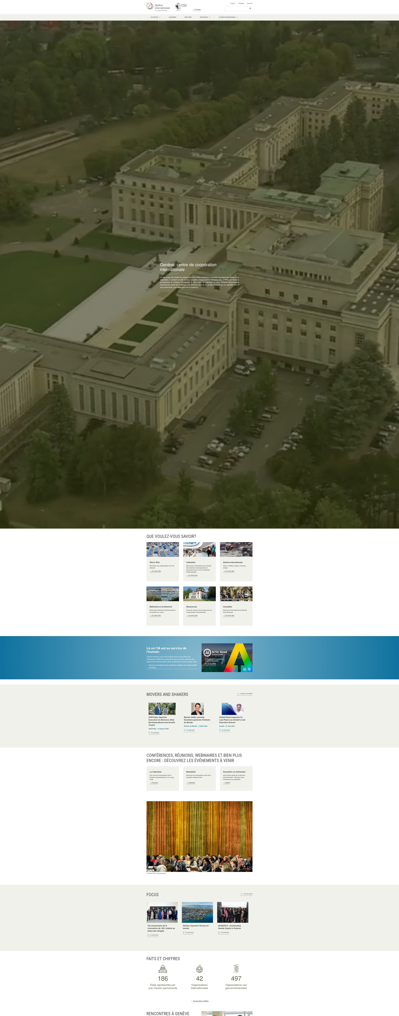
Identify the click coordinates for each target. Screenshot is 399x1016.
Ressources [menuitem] (204, 17)
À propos (198, 10)
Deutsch (249, 3)
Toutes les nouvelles (246, 693)
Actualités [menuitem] (154, 17)
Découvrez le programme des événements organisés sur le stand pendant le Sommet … (173, 666)
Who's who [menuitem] (188, 17)
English (232, 3)
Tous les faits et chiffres (201, 1001)
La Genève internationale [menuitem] (227, 17)
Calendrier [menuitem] (172, 17)
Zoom (248, 868)
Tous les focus (248, 894)
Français (241, 3)
